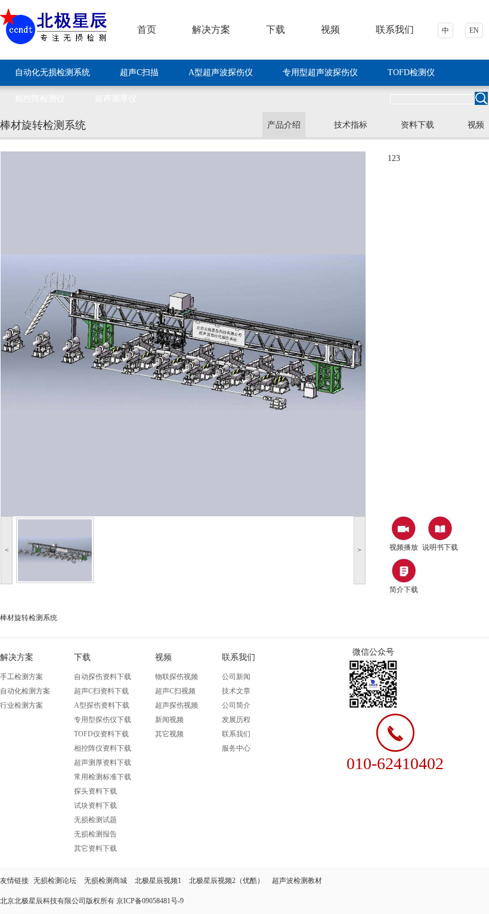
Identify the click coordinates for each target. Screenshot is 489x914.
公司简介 (236, 705)
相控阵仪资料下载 (102, 748)
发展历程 (236, 719)
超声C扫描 (139, 72)
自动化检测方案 (25, 691)
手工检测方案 (21, 677)
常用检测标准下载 (102, 777)
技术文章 (236, 691)
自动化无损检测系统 (52, 72)
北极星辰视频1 (159, 880)
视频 (330, 29)
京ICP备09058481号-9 (150, 901)
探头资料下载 (95, 791)
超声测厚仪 (116, 98)
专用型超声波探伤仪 (320, 72)
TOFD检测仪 (411, 72)
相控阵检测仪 (40, 98)
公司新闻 (236, 677)
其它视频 (169, 734)
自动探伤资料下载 (102, 677)
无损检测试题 (95, 820)
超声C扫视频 (175, 691)
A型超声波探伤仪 (220, 72)
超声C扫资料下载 (101, 691)
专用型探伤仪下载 (102, 719)
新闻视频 (169, 719)
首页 (146, 29)
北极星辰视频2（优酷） (227, 880)
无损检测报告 (95, 834)
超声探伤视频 (176, 705)
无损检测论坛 (55, 880)
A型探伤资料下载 (101, 705)
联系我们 (395, 29)
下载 (275, 29)
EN (474, 30)
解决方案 (211, 29)
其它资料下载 (95, 848)
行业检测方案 (21, 705)
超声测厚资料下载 (102, 762)
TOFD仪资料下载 (101, 734)
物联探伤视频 (176, 677)
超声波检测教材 (297, 880)
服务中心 (236, 748)
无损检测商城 (106, 880)
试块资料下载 (95, 805)
